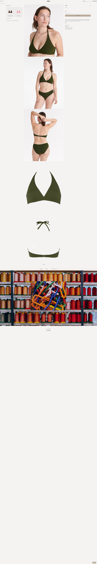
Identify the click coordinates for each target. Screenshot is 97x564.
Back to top (43, 264)
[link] (92, 1)
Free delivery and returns (69, 27)
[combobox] (78, 13)
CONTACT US (66, 26)
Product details (67, 25)
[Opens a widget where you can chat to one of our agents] (94, 563)
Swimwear (2, 3)
